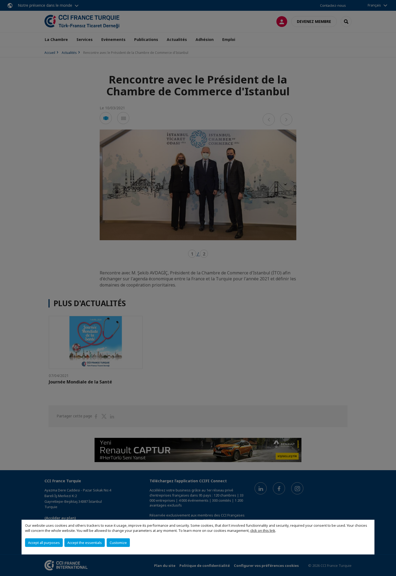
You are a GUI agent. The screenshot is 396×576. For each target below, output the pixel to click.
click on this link (262, 530)
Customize (118, 542)
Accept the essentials (84, 542)
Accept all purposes (44, 542)
